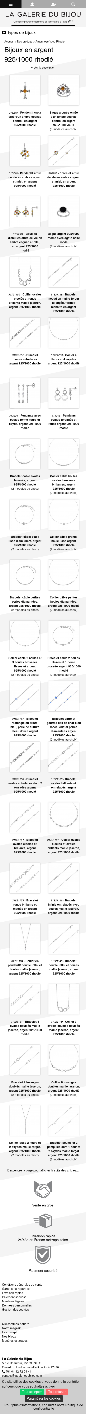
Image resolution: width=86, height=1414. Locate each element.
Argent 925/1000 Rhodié (49, 41)
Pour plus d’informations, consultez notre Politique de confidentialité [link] (43, 1406)
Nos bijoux (9, 1336)
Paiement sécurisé (14, 1297)
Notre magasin (12, 1328)
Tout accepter (32, 1392)
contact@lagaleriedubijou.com (22, 1375)
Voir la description (44, 67)
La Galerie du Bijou (17, 1358)
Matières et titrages (15, 1340)
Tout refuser (57, 1392)
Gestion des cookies (15, 1309)
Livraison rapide (12, 1293)
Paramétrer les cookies (44, 1398)
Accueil (8, 41)
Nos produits (24, 41)
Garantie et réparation (16, 1288)
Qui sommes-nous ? (15, 1324)
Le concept (9, 1332)
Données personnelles (17, 1305)
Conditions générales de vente (22, 1284)
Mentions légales (13, 1301)
